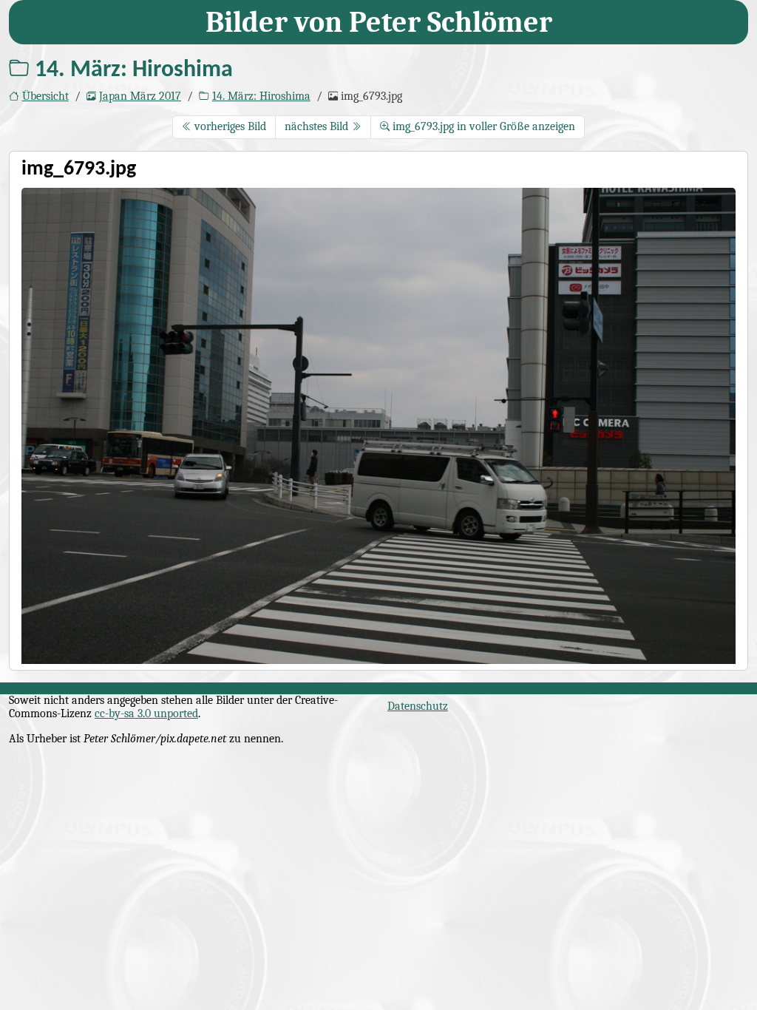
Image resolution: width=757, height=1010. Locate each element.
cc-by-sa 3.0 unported (146, 713)
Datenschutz (417, 706)
